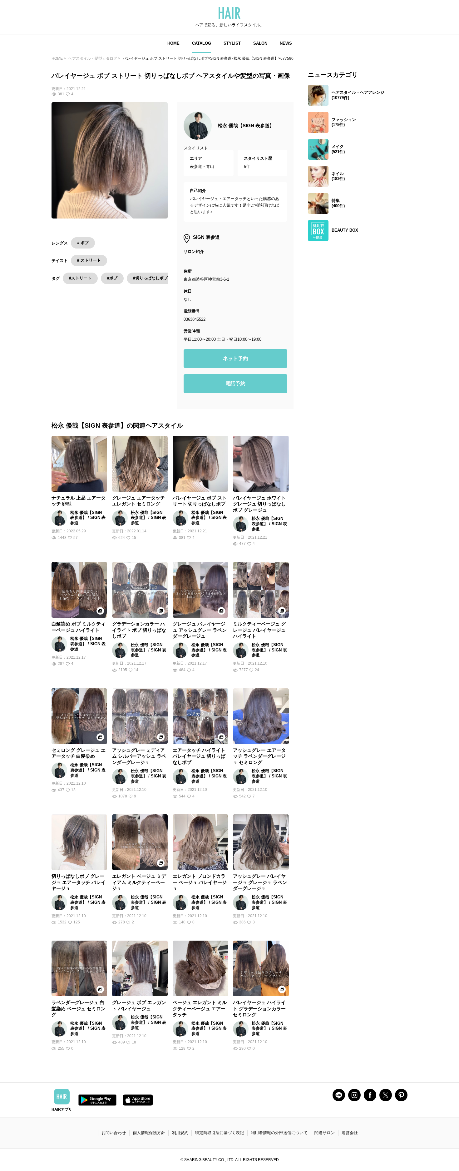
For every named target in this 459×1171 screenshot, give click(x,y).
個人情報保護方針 (149, 1132)
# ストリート (89, 260)
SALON (260, 43)
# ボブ (83, 242)
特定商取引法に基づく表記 (219, 1132)
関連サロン (324, 1132)
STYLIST (232, 43)
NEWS (286, 43)
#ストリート (80, 278)
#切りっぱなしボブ (150, 278)
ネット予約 (235, 358)
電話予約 (235, 383)
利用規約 (180, 1132)
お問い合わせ (113, 1132)
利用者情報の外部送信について (279, 1132)
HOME (173, 43)
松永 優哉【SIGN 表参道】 (246, 125)
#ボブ (112, 278)
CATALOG (201, 43)
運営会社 (350, 1132)
